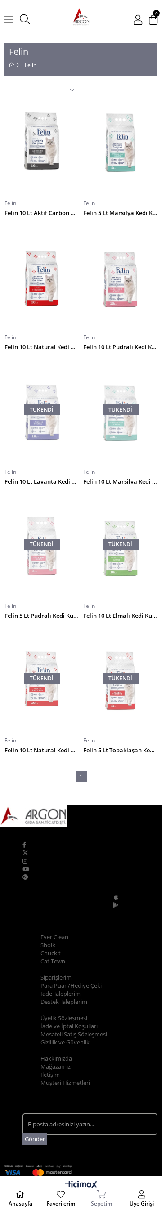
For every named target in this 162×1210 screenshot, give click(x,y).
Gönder (35, 1139)
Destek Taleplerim (63, 1002)
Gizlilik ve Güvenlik (65, 1042)
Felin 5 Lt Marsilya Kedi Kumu (120, 212)
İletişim (50, 1075)
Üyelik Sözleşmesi (63, 1018)
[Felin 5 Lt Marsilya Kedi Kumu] (120, 141)
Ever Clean (54, 937)
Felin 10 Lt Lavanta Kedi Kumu (41, 480)
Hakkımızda (56, 1058)
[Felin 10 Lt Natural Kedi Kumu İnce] (41, 276)
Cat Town (52, 961)
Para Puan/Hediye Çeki (71, 985)
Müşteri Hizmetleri (65, 1083)
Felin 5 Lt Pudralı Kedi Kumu (41, 615)
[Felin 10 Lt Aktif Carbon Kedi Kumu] (41, 141)
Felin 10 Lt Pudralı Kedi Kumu (120, 346)
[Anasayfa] (18, 65)
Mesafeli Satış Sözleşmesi (73, 1034)
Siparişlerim (56, 977)
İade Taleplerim (60, 994)
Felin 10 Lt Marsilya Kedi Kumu (120, 480)
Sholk (47, 945)
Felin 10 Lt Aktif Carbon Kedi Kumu (41, 212)
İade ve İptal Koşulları (69, 1026)
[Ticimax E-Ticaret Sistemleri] (81, 1185)
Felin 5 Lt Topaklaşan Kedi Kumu (120, 749)
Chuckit (50, 953)
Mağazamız (55, 1066)
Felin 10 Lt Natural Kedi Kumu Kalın (41, 749)
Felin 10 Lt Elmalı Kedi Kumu (120, 615)
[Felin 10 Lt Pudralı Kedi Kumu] (120, 276)
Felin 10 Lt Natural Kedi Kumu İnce (41, 346)
